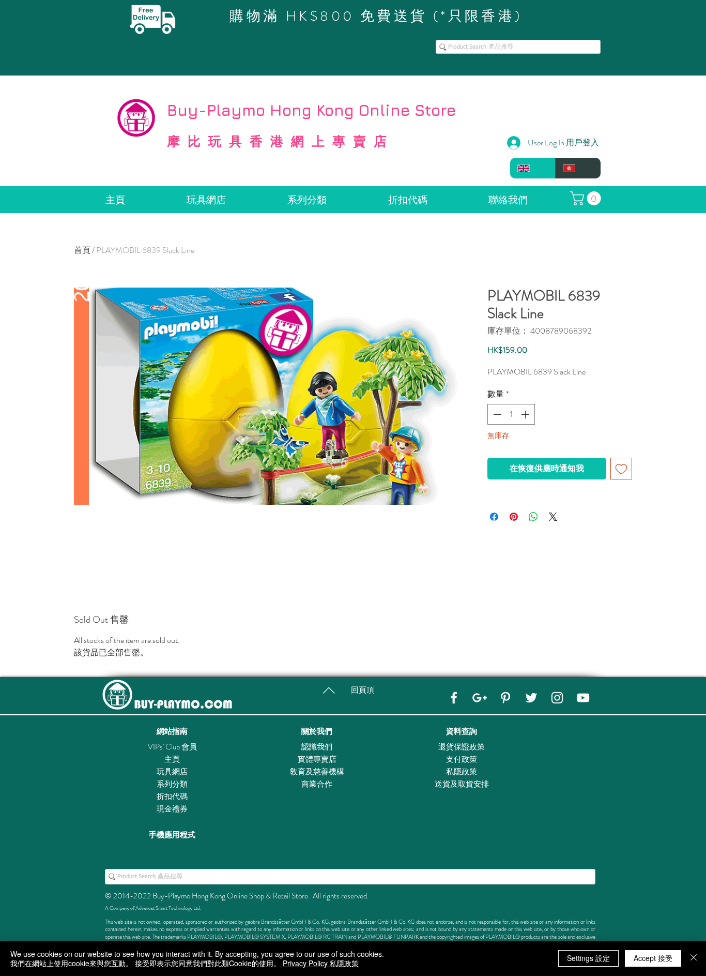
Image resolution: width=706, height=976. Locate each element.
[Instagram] (557, 697)
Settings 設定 (588, 958)
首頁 (82, 250)
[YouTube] (583, 697)
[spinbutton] (511, 414)
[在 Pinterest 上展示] (514, 516)
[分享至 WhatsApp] (533, 516)
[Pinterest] (505, 697)
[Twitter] (531, 697)
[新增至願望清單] (621, 468)
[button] (587, 198)
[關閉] (693, 958)
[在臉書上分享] (494, 516)
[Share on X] (553, 516)
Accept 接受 (653, 958)
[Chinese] (578, 168)
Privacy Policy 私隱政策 (321, 963)
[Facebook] (454, 697)
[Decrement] (496, 414)
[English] (532, 168)
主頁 (172, 759)
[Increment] (526, 414)
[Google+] (479, 697)
